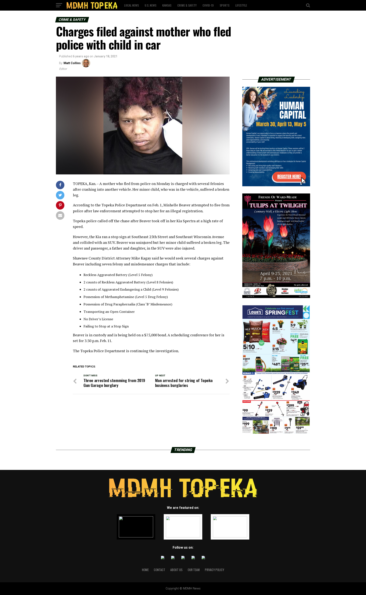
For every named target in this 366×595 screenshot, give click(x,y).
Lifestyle (241, 5)
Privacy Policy (214, 569)
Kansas (166, 5)
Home (145, 569)
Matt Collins (72, 63)
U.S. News (150, 5)
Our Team (194, 569)
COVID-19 (208, 5)
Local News (131, 5)
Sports (224, 5)
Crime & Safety (187, 5)
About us (176, 569)
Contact (159, 569)
